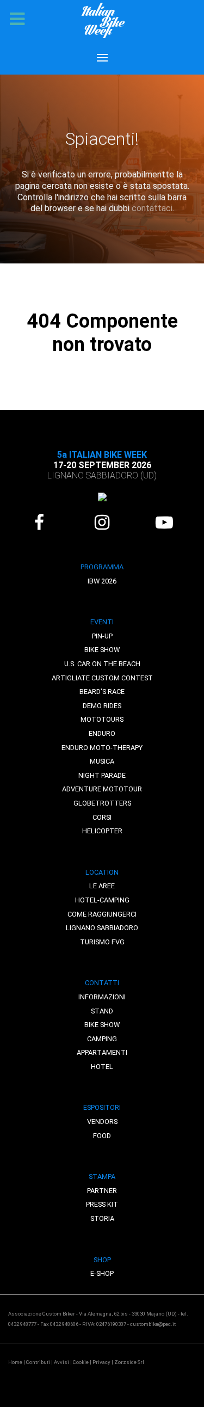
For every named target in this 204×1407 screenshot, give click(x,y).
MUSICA (102, 761)
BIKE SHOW (102, 650)
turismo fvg (102, 942)
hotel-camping (102, 900)
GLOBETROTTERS (102, 803)
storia (102, 1218)
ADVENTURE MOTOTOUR (102, 789)
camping (102, 1039)
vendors (102, 1121)
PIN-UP (102, 636)
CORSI (102, 817)
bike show (102, 1025)
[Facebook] (39, 522)
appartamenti (102, 1052)
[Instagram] (102, 522)
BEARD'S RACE (102, 691)
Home (15, 1362)
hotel (102, 1066)
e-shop (102, 1273)
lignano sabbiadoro (102, 928)
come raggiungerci (102, 914)
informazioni (102, 997)
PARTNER (102, 1191)
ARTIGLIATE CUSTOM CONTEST (102, 678)
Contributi (38, 1362)
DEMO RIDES (102, 706)
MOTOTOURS (102, 719)
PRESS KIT (102, 1204)
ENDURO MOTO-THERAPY (102, 748)
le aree (102, 886)
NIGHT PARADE (102, 775)
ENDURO (102, 733)
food (102, 1136)
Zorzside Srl (129, 1362)
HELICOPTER (102, 831)
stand (102, 1011)
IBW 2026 (102, 581)
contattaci (152, 208)
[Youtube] (164, 522)
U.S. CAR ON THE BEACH (102, 664)
